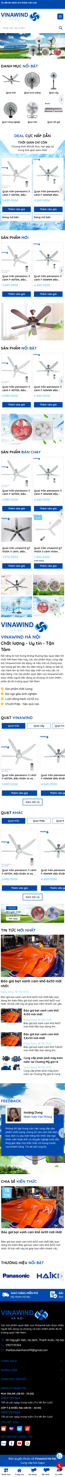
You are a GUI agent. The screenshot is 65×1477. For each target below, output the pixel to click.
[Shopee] (3, 1428)
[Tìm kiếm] (60, 28)
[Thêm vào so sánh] (28, 168)
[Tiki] (19, 1428)
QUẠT (17, 717)
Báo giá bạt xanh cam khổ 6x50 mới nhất (31, 1232)
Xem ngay (13, 919)
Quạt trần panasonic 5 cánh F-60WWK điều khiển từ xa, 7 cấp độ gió (48, 193)
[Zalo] (3, 1443)
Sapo (41, 1463)
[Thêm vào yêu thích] (28, 162)
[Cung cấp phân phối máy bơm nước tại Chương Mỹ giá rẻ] (11, 1063)
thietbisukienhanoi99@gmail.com (27, 1350)
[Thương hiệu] (16, 1276)
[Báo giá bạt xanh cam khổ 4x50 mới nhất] (11, 1016)
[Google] (27, 1443)
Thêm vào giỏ (16, 209)
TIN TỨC (18, 930)
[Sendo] (27, 1428)
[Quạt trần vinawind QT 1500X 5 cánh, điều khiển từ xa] (16, 529)
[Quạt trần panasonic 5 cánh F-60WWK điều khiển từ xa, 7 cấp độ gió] (48, 173)
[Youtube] (19, 1443)
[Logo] (20, 17)
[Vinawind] (16, 585)
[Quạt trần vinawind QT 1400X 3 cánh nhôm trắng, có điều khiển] (48, 529)
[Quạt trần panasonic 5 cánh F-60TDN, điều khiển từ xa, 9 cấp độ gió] (16, 173)
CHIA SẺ (19, 1181)
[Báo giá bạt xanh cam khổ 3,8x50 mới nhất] (11, 1039)
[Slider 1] (32, 45)
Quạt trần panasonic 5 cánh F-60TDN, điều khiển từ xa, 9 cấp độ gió (16, 193)
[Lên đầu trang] (59, 1435)
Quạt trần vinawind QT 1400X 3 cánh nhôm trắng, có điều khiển (48, 549)
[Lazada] (11, 1428)
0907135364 (13, 1345)
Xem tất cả (33, 802)
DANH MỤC (19, 66)
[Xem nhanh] (28, 174)
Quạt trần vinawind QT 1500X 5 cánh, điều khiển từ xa (16, 549)
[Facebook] (11, 1443)
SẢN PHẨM (14, 237)
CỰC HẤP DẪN (32, 135)
